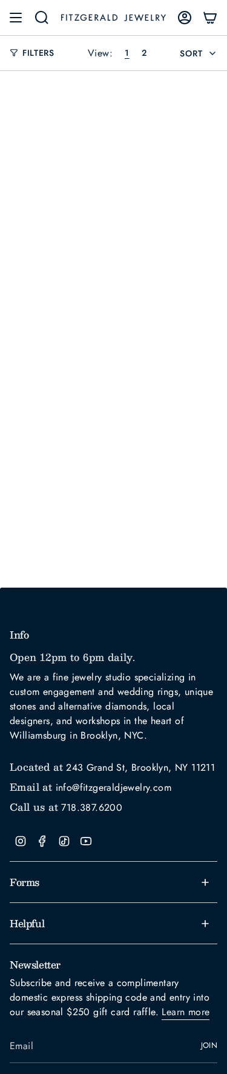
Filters (38, 53)
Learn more (185, 1012)
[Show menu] (16, 18)
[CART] (210, 18)
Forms (24, 882)
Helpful (27, 923)
